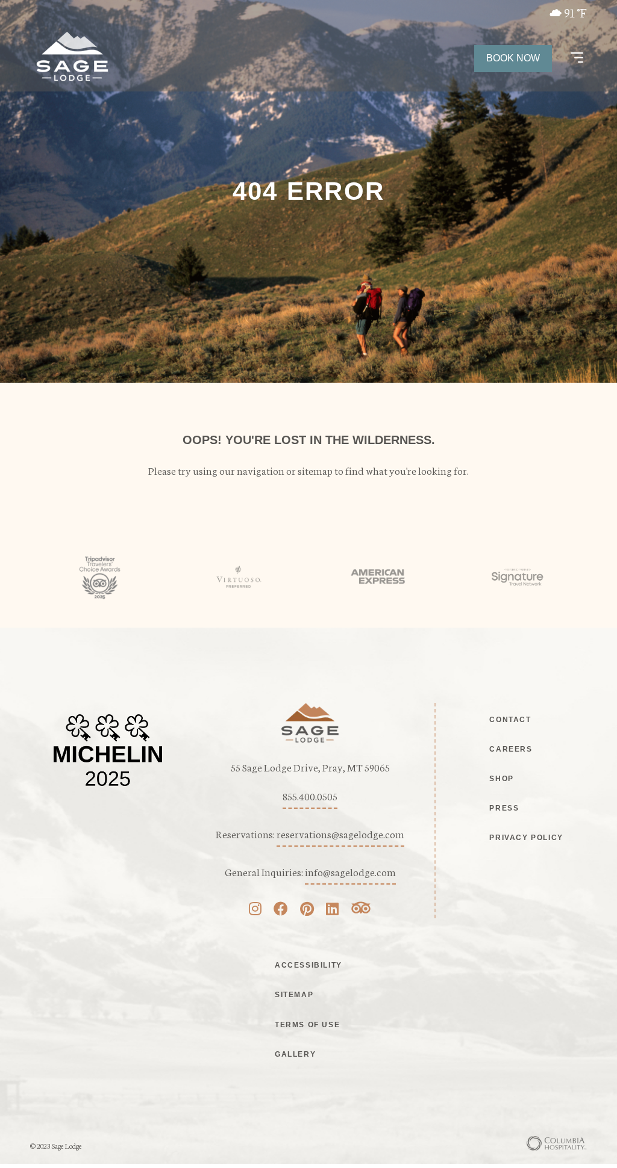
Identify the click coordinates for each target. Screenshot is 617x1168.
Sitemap (294, 994)
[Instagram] (255, 909)
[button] (577, 58)
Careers (510, 749)
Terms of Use (307, 1025)
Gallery (295, 1054)
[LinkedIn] (332, 909)
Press (504, 808)
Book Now (513, 58)
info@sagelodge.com (350, 871)
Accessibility (308, 965)
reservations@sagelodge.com (340, 833)
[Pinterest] (307, 909)
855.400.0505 (310, 795)
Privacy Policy (526, 837)
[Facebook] (281, 909)
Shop (501, 778)
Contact (510, 719)
